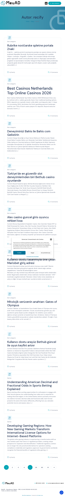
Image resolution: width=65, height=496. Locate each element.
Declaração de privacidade (32, 256)
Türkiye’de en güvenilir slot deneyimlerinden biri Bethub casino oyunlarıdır (31, 177)
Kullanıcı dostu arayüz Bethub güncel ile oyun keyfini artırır (31, 343)
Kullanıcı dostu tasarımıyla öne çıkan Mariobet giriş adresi (31, 261)
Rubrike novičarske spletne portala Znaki (30, 47)
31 (48, 467)
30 (42, 467)
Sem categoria (11, 41)
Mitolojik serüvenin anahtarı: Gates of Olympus (32, 303)
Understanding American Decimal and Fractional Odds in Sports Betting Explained (32, 385)
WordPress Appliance (26, 495)
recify (13, 72)
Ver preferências (45, 253)
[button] (51, 239)
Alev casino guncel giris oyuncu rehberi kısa (28, 219)
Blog (32, 21)
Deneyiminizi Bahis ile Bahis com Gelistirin (28, 133)
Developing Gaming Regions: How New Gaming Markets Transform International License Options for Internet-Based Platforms (29, 431)
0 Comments (54, 72)
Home (27, 21)
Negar (32, 253)
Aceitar (19, 253)
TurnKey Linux (40, 495)
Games (9, 378)
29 (36, 467)
